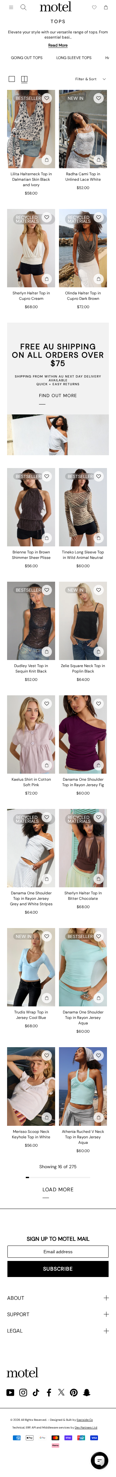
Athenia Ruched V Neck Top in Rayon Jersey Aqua (83, 1137)
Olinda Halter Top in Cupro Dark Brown (83, 296)
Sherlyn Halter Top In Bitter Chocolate (83, 896)
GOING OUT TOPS (27, 57)
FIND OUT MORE (58, 395)
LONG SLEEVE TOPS (74, 57)
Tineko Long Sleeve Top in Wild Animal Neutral (83, 555)
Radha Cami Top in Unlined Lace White (83, 176)
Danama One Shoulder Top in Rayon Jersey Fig (83, 782)
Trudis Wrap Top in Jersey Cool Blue (31, 1015)
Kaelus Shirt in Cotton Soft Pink (31, 782)
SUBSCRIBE (58, 1268)
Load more (58, 1189)
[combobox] (23, 7)
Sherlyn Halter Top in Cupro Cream (31, 296)
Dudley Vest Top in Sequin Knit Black (31, 668)
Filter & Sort (85, 79)
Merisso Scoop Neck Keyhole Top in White (31, 1134)
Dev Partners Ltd (86, 1427)
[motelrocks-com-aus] (56, 7)
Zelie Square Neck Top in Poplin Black (83, 668)
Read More (58, 45)
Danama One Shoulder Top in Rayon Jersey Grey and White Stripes (31, 899)
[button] (47, 98)
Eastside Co (85, 1420)
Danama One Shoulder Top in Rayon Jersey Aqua (83, 1018)
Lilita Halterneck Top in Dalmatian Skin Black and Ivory (31, 179)
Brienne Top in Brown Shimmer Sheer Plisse (31, 555)
